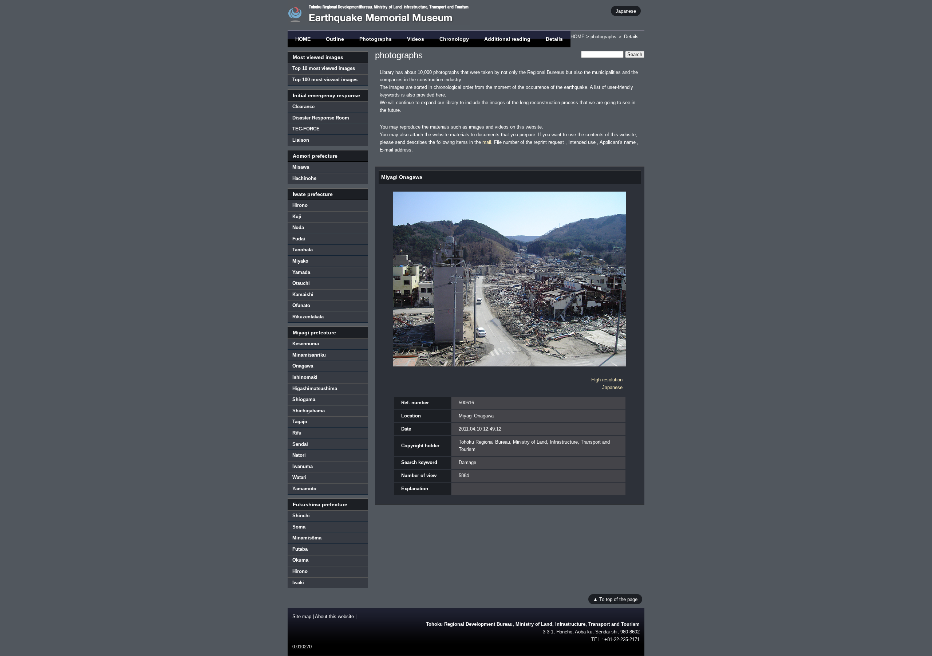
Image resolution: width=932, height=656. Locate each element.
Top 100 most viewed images (325, 79)
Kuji (296, 216)
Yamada (301, 272)
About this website (334, 616)
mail (486, 142)
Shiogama (303, 399)
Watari (299, 477)
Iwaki (298, 582)
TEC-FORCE (306, 128)
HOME (303, 39)
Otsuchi (301, 283)
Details (554, 39)
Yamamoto (304, 488)
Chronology (454, 39)
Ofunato (301, 305)
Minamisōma (306, 538)
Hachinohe (304, 178)
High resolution (607, 379)
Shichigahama (308, 410)
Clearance (303, 106)
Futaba (300, 549)
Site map (301, 616)
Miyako (300, 261)
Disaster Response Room (320, 118)
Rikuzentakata (308, 316)
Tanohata (302, 249)
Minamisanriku (309, 355)
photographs (603, 36)
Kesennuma (305, 343)
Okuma (300, 560)
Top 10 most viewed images (323, 68)
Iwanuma (302, 466)
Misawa (300, 167)
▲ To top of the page (615, 599)
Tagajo (299, 421)
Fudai (298, 238)
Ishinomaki (304, 377)
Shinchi (301, 515)
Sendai (300, 444)
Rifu (296, 433)
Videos (415, 39)
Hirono (300, 205)
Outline (335, 39)
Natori (299, 455)
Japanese (626, 10)
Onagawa (302, 366)
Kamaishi (302, 294)
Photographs (375, 39)
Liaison (300, 140)
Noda (298, 227)
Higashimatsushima (314, 388)
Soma (298, 527)
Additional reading (507, 39)
